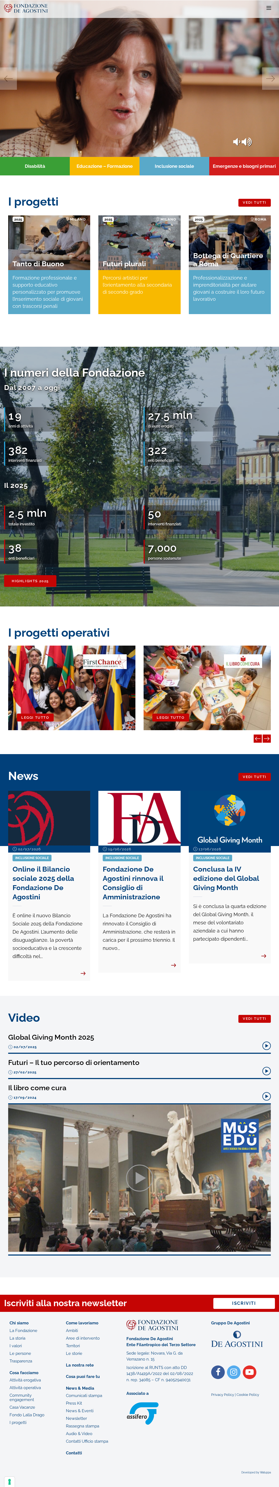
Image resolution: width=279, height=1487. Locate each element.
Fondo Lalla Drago (27, 1414)
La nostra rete (80, 1365)
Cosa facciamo (24, 1372)
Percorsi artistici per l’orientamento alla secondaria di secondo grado (137, 285)
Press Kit (74, 1403)
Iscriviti (244, 1303)
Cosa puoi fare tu (83, 1376)
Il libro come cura (37, 1088)
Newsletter (76, 1418)
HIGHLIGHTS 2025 (30, 581)
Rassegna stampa (82, 1426)
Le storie (74, 1353)
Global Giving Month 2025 (51, 1037)
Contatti (74, 1453)
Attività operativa (25, 1387)
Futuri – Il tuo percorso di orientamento (74, 1062)
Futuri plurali (124, 264)
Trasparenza (21, 1361)
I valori (16, 1345)
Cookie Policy (247, 1395)
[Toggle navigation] (269, 8)
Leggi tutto (35, 717)
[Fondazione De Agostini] (133, 8)
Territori (73, 1345)
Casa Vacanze (22, 1407)
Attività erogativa (25, 1380)
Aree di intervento (83, 1338)
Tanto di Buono (38, 264)
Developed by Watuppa (256, 1472)
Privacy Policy (222, 1395)
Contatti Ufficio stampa (87, 1441)
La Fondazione (23, 1330)
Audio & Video (79, 1433)
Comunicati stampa (84, 1395)
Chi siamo (19, 1323)
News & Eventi (79, 1410)
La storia (17, 1338)
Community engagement (22, 1397)
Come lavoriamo (82, 1323)
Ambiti (72, 1330)
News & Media (80, 1388)
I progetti (18, 1422)
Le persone (20, 1353)
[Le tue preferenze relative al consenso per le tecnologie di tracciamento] (9, 1482)
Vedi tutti (254, 202)
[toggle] (246, 142)
